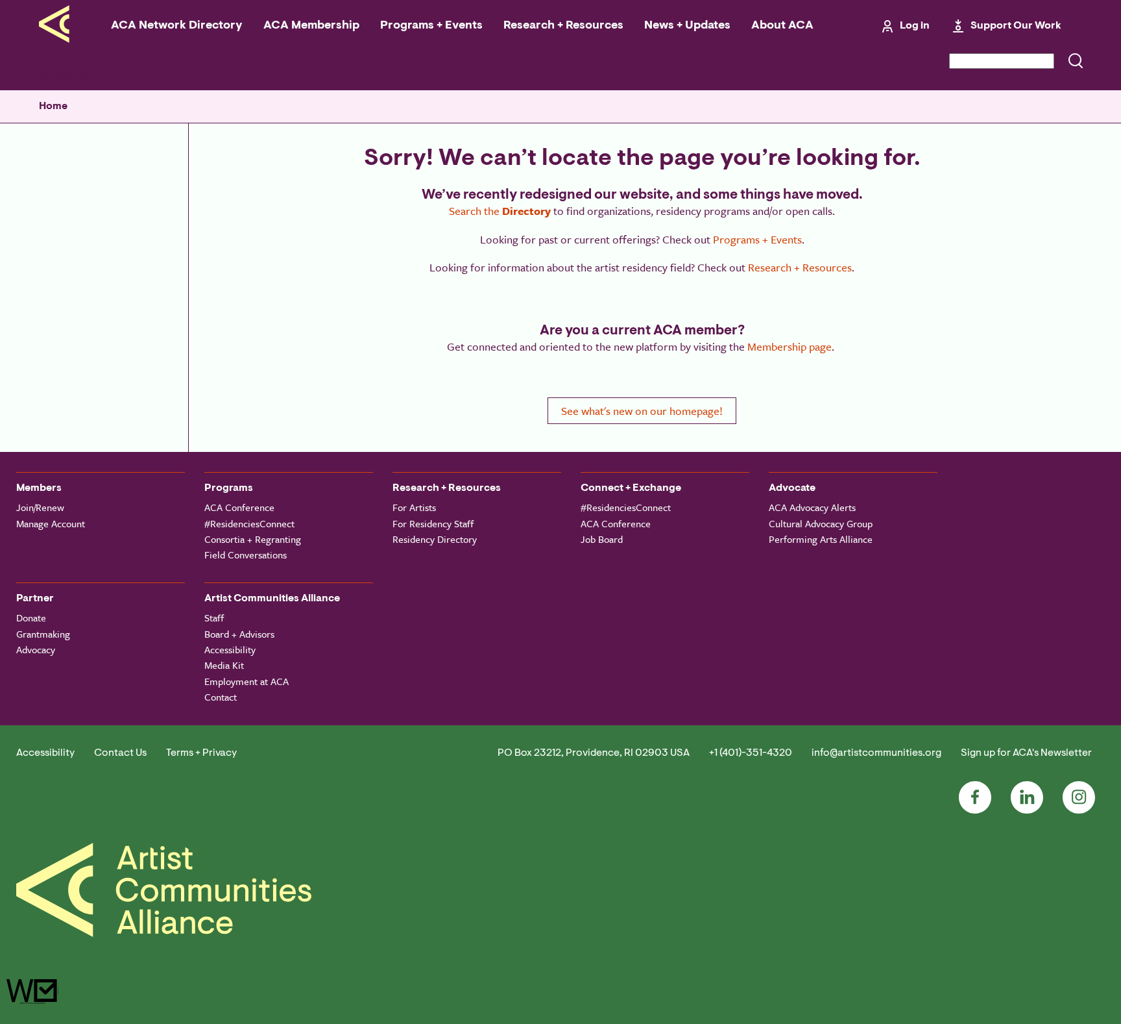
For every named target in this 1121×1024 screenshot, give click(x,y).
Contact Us (120, 753)
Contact (220, 697)
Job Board (602, 539)
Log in (915, 26)
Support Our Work (1015, 26)
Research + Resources (563, 26)
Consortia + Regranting (252, 539)
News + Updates (687, 26)
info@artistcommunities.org (876, 753)
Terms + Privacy (201, 753)
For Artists (414, 507)
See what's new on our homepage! (642, 411)
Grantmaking (43, 634)
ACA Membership (311, 26)
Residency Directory (434, 539)
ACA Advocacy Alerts (812, 507)
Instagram (1079, 797)
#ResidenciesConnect (249, 523)
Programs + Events (431, 26)
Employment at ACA (246, 681)
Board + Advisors (239, 634)
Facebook (975, 797)
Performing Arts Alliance (821, 539)
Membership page (789, 346)
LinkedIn (1027, 797)
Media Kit (224, 665)
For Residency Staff (433, 523)
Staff (214, 617)
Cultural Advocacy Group (821, 523)
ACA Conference (239, 507)
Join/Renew (40, 507)
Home (53, 106)
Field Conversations (245, 554)
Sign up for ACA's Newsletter (1026, 753)
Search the (500, 211)
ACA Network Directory (177, 26)
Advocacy (35, 649)
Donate (31, 617)
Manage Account (50, 523)
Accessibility (230, 649)
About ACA (782, 26)
